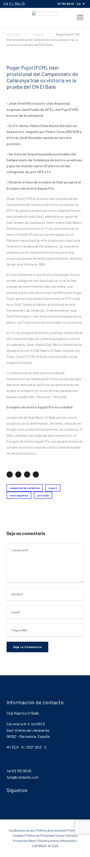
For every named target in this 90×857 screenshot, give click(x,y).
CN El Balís (14, 3)
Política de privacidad (50, 830)
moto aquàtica (19, 495)
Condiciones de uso (21, 830)
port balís (43, 495)
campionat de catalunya (25, 487)
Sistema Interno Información (57, 841)
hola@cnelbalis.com (23, 777)
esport (53, 487)
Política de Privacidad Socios (44, 835)
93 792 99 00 (65, 3)
